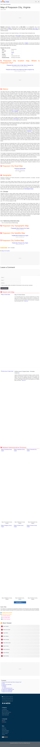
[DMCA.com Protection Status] (5, 737)
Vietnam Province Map (5, 713)
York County (35, 29)
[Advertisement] (20, 18)
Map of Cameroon (6, 649)
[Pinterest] (9, 703)
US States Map (4, 709)
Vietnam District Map (5, 714)
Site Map (3, 734)
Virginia (9, 28)
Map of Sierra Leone (6, 642)
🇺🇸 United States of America (6, 614)
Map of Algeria (6, 626)
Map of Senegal (6, 639)
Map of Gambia (6, 655)
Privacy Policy (4, 729)
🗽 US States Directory (5, 615)
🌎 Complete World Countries (6, 612)
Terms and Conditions (5, 730)
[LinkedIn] (8, 703)
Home (1, 4)
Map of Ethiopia (6, 652)
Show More (18, 602)
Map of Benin (5, 632)
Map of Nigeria (6, 636)
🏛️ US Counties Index (5, 617)
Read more (26, 301)
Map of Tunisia (6, 646)
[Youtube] (6, 703)
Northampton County (29, 188)
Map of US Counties (6, 4)
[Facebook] (3, 703)
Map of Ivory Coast (6, 629)
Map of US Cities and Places (6, 712)
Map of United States (20, 294)
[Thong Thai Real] (4, 1)
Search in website (5, 733)
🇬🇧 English (3, 720)
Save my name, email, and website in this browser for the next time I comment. (17, 285)
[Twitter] (4, 703)
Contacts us (4, 727)
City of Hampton (15, 111)
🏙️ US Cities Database (5, 619)
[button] (36, 1)
